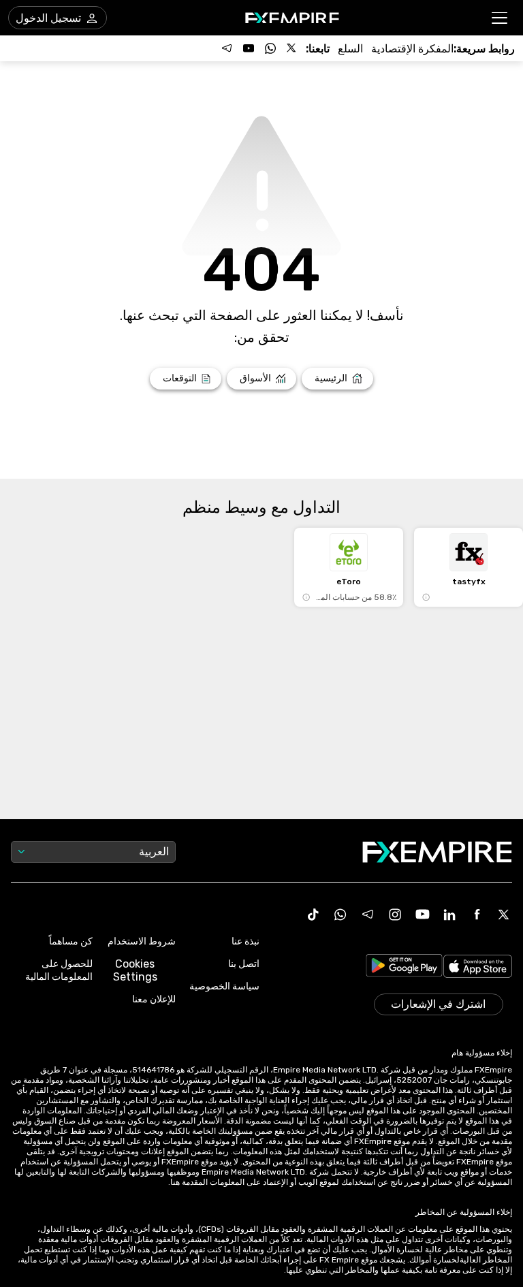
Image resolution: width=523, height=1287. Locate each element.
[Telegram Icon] (368, 914)
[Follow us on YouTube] (248, 48)
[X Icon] (504, 914)
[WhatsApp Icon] (340, 914)
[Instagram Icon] (395, 914)
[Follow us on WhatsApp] (270, 48)
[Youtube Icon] (422, 914)
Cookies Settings (135, 970)
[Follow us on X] (292, 48)
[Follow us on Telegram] (227, 48)
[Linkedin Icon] (449, 914)
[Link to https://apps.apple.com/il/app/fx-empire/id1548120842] (477, 967)
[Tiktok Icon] (313, 914)
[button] (500, 18)
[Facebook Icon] (477, 914)
